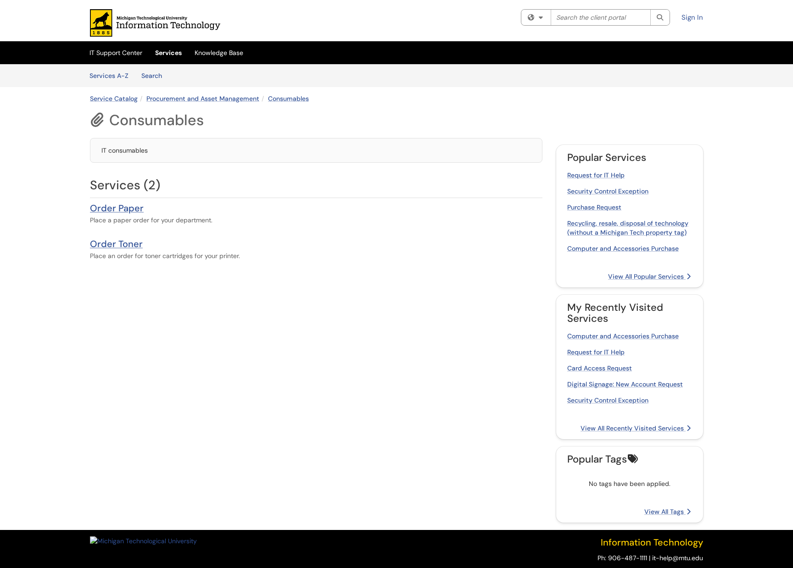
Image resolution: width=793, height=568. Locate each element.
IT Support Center (115, 53)
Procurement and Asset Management (202, 98)
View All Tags (665, 511)
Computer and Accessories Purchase (623, 248)
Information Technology (652, 542)
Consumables (288, 98)
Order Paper (117, 208)
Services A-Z (108, 76)
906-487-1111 (627, 558)
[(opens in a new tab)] (155, 23)
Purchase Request (594, 207)
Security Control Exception (607, 191)
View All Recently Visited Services (633, 428)
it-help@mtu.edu (677, 558)
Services (168, 53)
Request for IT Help (596, 175)
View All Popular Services (647, 276)
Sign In (692, 17)
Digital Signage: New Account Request (625, 384)
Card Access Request (599, 368)
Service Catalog (114, 98)
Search (154, 75)
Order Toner (116, 244)
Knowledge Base (219, 53)
